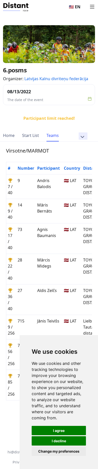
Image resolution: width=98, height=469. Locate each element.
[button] (83, 136)
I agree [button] (59, 430)
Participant (48, 168)
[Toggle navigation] (92, 6)
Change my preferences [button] (58, 451)
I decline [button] (59, 441)
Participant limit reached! (49, 118)
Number (26, 168)
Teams (52, 135)
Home (9, 135)
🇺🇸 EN (74, 7)
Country (72, 168)
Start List (30, 135)
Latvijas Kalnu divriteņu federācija (56, 78)
